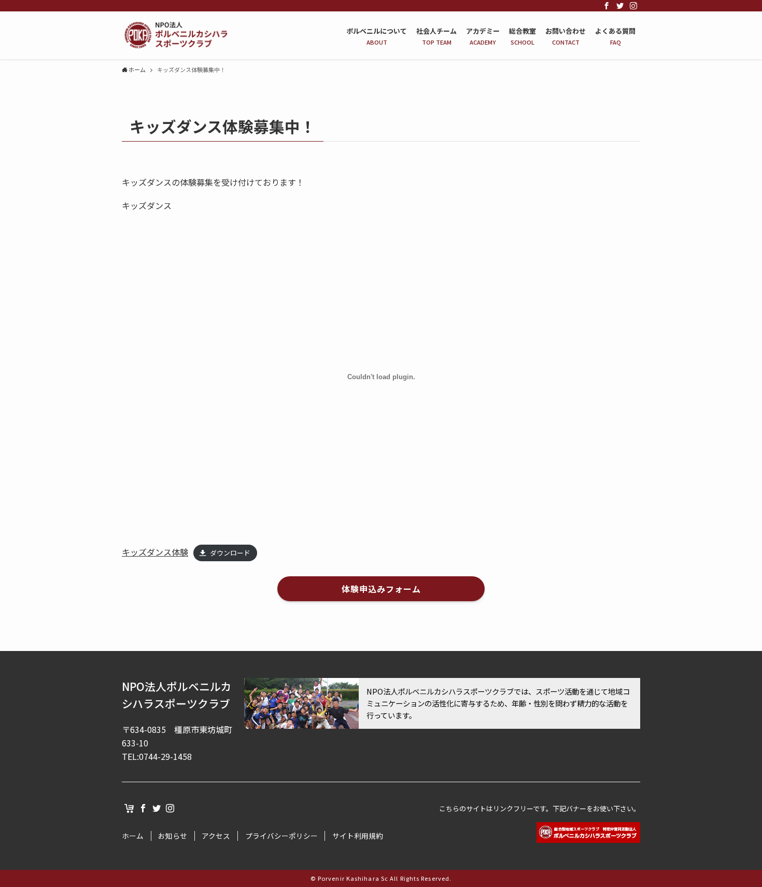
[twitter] (620, 5)
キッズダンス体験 (155, 552)
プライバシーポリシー (281, 836)
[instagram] (633, 5)
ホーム (133, 836)
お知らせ (172, 836)
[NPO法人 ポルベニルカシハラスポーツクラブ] (175, 35)
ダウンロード (230, 553)
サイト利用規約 (357, 836)
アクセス (216, 836)
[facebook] (606, 5)
